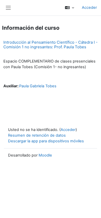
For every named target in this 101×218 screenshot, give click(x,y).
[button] (69, 8)
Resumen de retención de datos (37, 135)
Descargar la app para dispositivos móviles (46, 141)
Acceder (89, 7)
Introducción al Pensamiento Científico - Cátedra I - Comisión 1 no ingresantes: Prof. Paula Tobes (50, 44)
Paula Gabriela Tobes (37, 86)
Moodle (45, 155)
